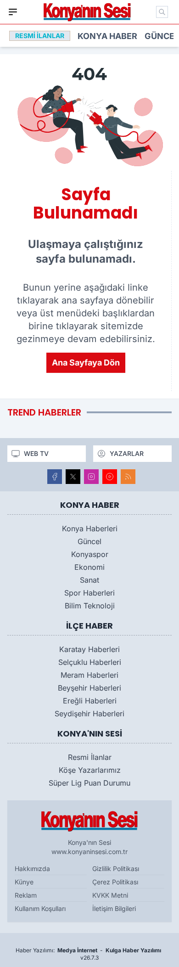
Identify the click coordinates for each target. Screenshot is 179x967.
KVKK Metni (110, 895)
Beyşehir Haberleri (89, 687)
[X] (73, 476)
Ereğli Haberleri (90, 700)
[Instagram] (91, 476)
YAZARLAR (127, 453)
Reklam (26, 895)
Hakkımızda (32, 868)
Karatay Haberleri (89, 649)
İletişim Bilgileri (114, 908)
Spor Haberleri (89, 592)
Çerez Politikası (115, 882)
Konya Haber (107, 36)
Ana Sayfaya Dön (86, 362)
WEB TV (36, 453)
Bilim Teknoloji (90, 605)
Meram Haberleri (89, 675)
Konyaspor (89, 554)
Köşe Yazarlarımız (90, 770)
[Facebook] (54, 476)
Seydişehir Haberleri (89, 713)
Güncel (162, 36)
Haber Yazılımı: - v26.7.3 (88, 954)
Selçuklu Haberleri (89, 662)
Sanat (89, 580)
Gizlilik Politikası (115, 868)
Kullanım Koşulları (40, 908)
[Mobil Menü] (12, 11)
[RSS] (128, 476)
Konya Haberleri (89, 528)
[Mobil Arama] (162, 12)
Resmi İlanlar (90, 757)
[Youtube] (109, 476)
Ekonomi (89, 567)
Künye (24, 882)
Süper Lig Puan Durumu (89, 782)
